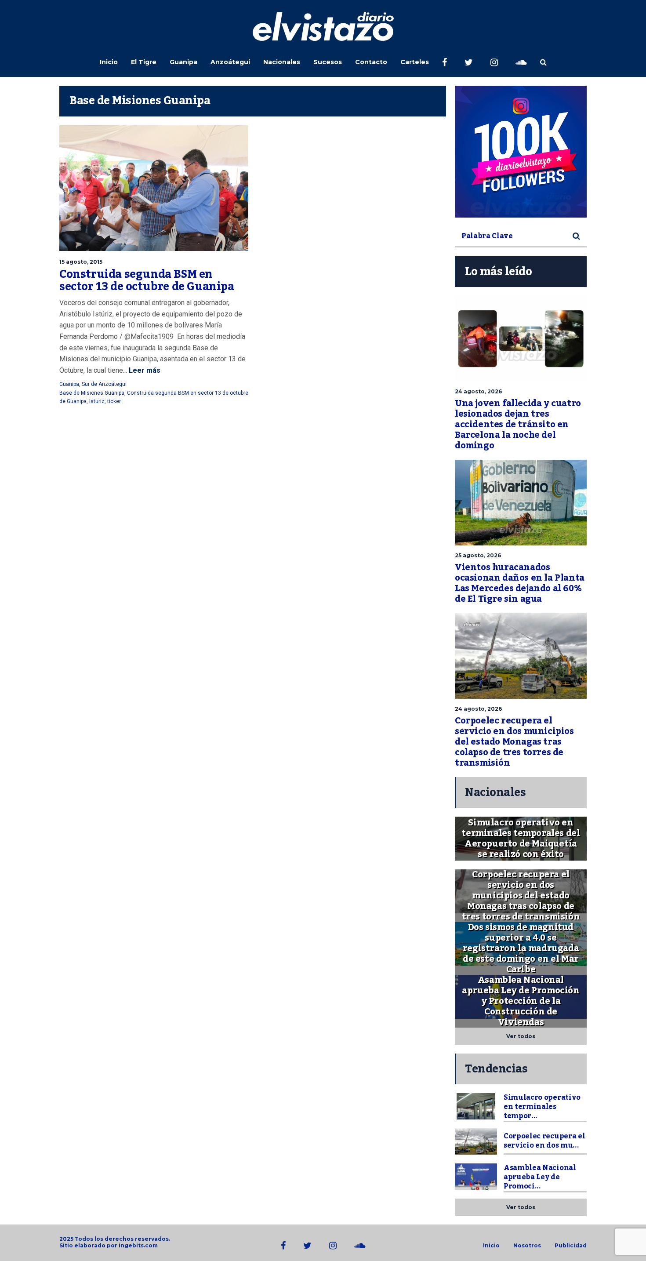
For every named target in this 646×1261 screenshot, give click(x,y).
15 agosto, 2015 (80, 261)
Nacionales (281, 62)
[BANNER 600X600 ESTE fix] (521, 152)
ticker (114, 401)
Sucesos (327, 62)
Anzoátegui (230, 62)
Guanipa (183, 62)
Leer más (143, 370)
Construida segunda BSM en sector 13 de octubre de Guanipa (146, 280)
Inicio (109, 62)
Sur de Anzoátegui (104, 384)
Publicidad (571, 1245)
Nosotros (527, 1245)
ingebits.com (138, 1245)
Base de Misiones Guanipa (91, 393)
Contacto (371, 62)
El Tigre (143, 62)
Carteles (414, 62)
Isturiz (97, 401)
